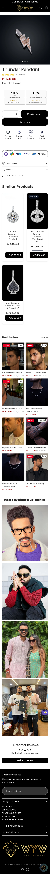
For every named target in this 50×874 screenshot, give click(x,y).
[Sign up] (44, 791)
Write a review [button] (25, 760)
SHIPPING (9, 169)
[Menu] (3, 8)
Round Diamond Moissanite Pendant (13, 235)
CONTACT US (8, 816)
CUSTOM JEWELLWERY (12, 819)
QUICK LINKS (12, 801)
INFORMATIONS (14, 826)
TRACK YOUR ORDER (11, 813)
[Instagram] (27, 869)
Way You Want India (19, 864)
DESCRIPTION (11, 163)
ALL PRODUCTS (9, 809)
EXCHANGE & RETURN (14, 176)
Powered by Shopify (37, 864)
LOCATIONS (12, 832)
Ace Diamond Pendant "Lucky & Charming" (12, 305)
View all (44, 337)
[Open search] (41, 8)
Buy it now (25, 122)
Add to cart (15, 255)
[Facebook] (22, 869)
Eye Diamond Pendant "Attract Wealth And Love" (37, 236)
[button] (8, 74)
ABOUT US (7, 806)
